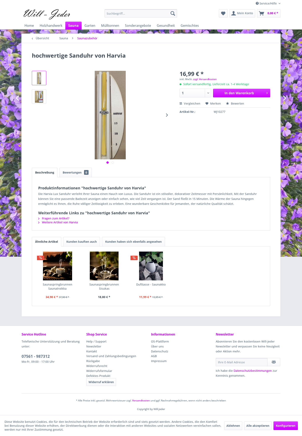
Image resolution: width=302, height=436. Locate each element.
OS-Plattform (160, 341)
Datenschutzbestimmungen (253, 371)
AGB (154, 356)
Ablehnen (233, 426)
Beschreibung (44, 172)
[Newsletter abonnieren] (273, 362)
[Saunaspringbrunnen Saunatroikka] (57, 266)
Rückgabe (93, 361)
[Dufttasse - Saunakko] (151, 266)
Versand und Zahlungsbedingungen (111, 356)
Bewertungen (75, 172)
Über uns (157, 346)
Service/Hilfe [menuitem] (268, 3)
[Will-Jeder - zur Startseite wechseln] (47, 14)
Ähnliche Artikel (46, 242)
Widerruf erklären (101, 382)
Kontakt (91, 351)
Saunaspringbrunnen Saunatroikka (57, 286)
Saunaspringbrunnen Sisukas (104, 286)
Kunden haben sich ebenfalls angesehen (133, 242)
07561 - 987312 (36, 356)
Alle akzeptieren (257, 426)
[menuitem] (141, 13)
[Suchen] (172, 13)
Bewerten (237, 103)
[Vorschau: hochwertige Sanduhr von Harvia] (39, 78)
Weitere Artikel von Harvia (59, 222)
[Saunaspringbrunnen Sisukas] (104, 266)
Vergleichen (191, 103)
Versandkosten (141, 400)
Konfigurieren (285, 426)
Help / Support (96, 341)
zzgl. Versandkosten (205, 79)
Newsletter (93, 346)
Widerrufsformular (99, 371)
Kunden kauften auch (81, 242)
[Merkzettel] (223, 13)
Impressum (159, 361)
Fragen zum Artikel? (55, 218)
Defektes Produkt (98, 376)
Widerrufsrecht (96, 366)
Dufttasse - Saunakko (151, 284)
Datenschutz (159, 351)
